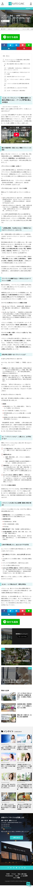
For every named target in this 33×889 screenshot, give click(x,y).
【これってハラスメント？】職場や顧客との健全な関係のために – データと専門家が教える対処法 (16, 60)
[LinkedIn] (8, 48)
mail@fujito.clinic (7, 827)
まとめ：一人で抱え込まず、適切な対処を (14, 90)
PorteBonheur (9, 875)
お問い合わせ (16, 837)
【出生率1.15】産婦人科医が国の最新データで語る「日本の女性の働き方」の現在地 (24, 748)
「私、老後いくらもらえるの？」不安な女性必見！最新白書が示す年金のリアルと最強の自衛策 (8, 807)
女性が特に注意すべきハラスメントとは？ (14, 76)
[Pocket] (23, 45)
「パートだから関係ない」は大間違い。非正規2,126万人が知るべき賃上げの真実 (8, 748)
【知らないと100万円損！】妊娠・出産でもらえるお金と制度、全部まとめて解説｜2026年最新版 (24, 807)
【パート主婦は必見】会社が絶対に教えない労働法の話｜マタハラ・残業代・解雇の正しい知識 (24, 787)
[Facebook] (4, 45)
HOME (4, 29)
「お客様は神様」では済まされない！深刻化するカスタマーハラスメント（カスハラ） (17, 69)
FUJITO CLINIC (14, 881)
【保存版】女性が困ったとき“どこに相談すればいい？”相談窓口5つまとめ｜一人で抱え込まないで (24, 767)
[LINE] (29, 45)
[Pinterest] (24, 48)
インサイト (5, 21)
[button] (28, 884)
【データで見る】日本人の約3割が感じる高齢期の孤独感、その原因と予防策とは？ (24, 696)
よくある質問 (24, 875)
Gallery (17, 875)
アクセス (13, 874)
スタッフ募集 (16, 877)
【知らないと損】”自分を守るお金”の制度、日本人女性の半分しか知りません (8, 786)
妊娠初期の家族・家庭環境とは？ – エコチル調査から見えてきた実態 (24, 705)
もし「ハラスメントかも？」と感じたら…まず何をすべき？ (17, 80)
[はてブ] (16, 45)
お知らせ (10, 29)
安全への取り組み (22, 874)
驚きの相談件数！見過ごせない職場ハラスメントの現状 (17, 64)
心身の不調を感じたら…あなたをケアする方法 (15, 87)
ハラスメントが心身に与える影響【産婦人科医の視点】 (16, 84)
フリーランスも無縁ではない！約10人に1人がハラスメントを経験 (17, 73)
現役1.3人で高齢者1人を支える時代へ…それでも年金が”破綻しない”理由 (8, 766)
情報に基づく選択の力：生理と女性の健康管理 (24, 716)
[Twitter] (10, 45)
